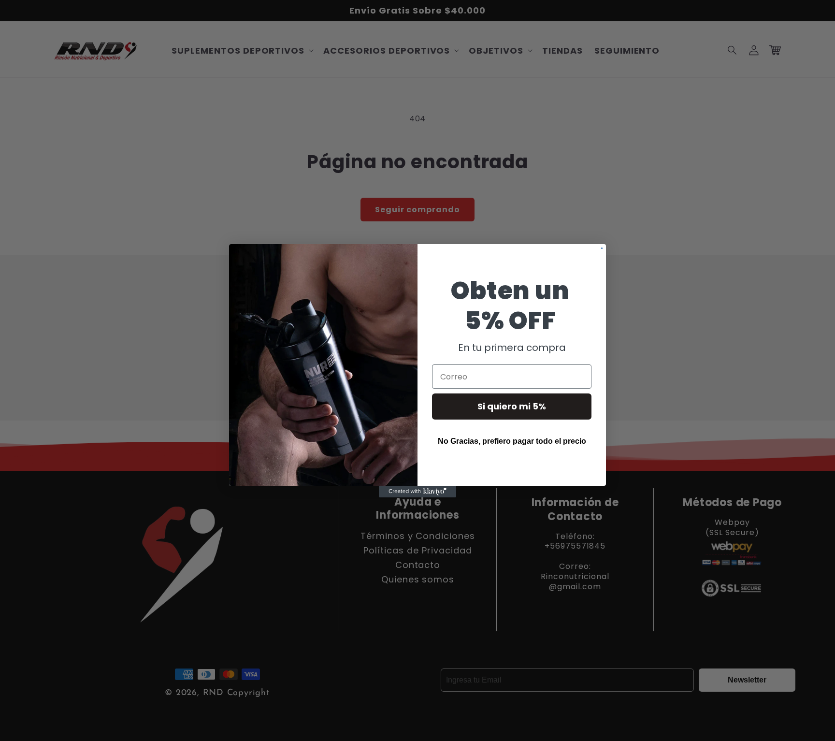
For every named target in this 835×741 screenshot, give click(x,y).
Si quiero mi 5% (511, 406)
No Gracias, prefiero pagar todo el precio (512, 441)
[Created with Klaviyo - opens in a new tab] (417, 491)
